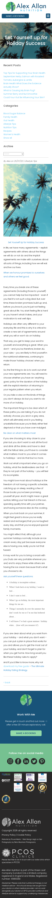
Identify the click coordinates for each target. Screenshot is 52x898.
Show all (7, 137)
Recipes (7, 130)
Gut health (8, 120)
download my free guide (16, 666)
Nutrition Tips (9, 127)
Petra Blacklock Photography (25, 842)
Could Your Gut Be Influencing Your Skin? (24, 97)
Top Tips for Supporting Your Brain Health (24, 73)
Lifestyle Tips (9, 123)
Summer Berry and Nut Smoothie (20, 93)
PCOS (17, 862)
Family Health (10, 117)
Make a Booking (26, 733)
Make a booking (15, 16)
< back (6, 682)
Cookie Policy (24, 834)
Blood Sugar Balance (14, 113)
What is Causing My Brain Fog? (19, 90)
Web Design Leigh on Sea (32, 839)
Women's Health (11, 134)
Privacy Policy (9, 834)
